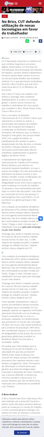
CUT (4, 16)
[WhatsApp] (27, 41)
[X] (34, 41)
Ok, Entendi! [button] (22, 433)
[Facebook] (40, 41)
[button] (40, 427)
